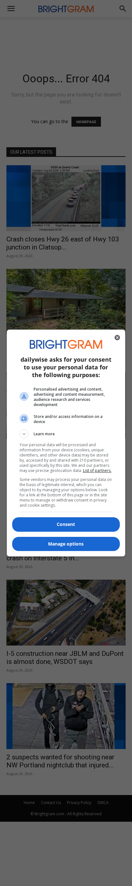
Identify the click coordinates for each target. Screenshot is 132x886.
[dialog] (66, 443)
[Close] (117, 337)
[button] (66, 433)
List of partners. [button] (97, 470)
